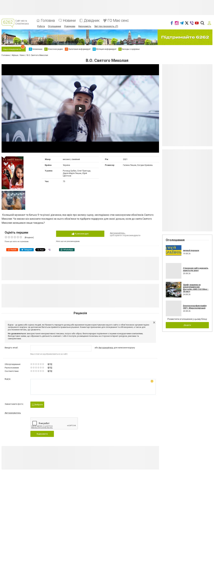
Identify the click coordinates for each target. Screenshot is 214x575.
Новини (69, 20)
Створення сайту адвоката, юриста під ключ (195, 269)
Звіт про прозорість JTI (106, 26)
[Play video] (80, 108)
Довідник (91, 20)
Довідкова (69, 26)
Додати (187, 325)
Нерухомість (84, 26)
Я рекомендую (81, 233)
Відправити (42, 434)
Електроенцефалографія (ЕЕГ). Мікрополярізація (194, 307)
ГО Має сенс (118, 20)
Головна (48, 20)
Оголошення (54, 26)
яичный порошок (191, 250)
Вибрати (38, 404)
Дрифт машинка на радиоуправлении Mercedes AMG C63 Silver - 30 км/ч (196, 288)
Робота (41, 26)
